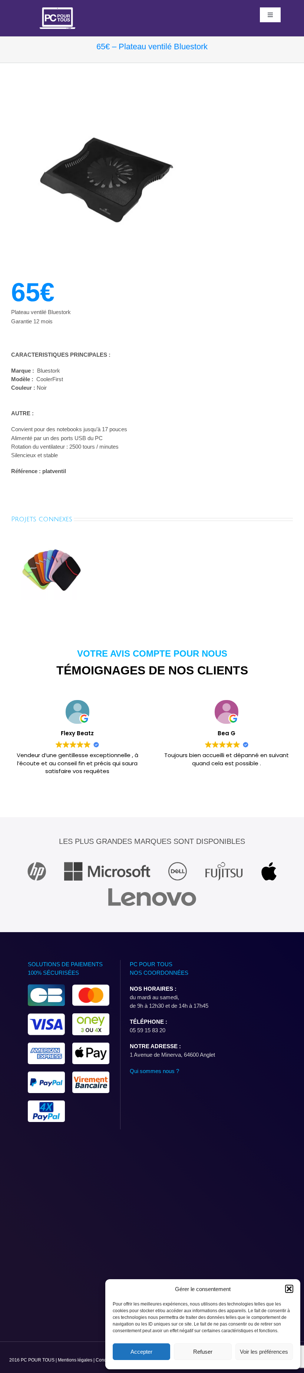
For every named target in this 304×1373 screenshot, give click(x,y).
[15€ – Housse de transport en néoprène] (51, 542)
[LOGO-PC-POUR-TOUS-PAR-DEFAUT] (57, 10)
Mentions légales (75, 1360)
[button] (289, 1289)
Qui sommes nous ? (154, 1071)
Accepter (141, 1352)
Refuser (202, 1352)
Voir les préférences (264, 1352)
